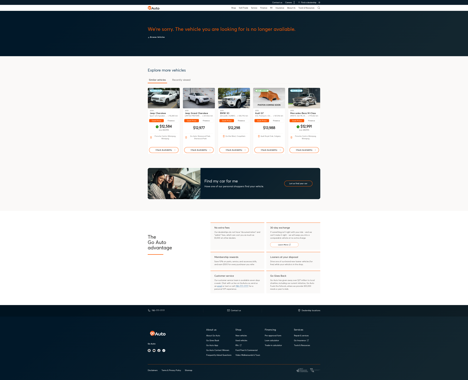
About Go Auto (213, 335)
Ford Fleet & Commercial (246, 350)
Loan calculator (272, 340)
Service (254, 8)
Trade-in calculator (273, 345)
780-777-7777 (242, 286)
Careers (288, 2)
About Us (291, 8)
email (219, 286)
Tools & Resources (306, 8)
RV (271, 8)
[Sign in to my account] (319, 2)
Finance (263, 8)
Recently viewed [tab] (181, 79)
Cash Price (156, 121)
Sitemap (188, 370)
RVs (237, 345)
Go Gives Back (212, 340)
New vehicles (241, 335)
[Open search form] (318, 7)
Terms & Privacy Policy (171, 370)
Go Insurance (300, 340)
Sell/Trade (243, 8)
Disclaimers (153, 370)
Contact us (277, 2)
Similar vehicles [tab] (157, 79)
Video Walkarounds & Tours (247, 355)
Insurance (280, 8)
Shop (233, 8)
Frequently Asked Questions (218, 355)
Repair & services (301, 335)
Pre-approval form (273, 335)
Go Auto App (212, 345)
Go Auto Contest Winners (217, 350)
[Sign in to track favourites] (176, 90)
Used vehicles (241, 340)
